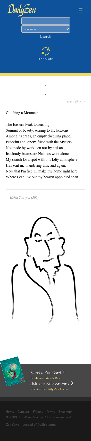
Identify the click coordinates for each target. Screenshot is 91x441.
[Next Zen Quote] (45, 94)
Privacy (38, 412)
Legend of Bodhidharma (40, 425)
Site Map (65, 412)
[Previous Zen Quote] (45, 86)
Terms (50, 412)
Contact (23, 412)
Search (45, 36)
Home (10, 412)
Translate (45, 59)
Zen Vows (12, 425)
